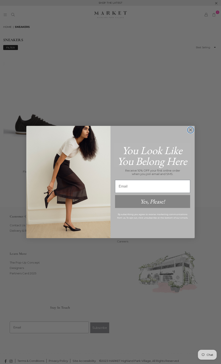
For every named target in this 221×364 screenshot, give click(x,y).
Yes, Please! (152, 201)
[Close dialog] (190, 130)
